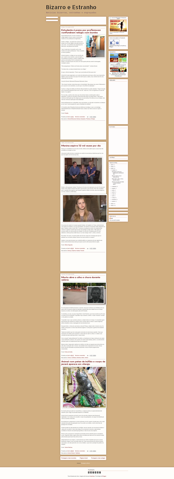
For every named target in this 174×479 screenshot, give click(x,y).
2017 (112, 164)
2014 (112, 203)
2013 (112, 205)
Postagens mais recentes (68, 458)
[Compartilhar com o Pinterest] (95, 117)
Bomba (78, 118)
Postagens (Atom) (85, 463)
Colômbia (73, 357)
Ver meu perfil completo (115, 220)
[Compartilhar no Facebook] (94, 117)
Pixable (66, 113)
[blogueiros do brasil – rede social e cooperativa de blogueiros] (122, 61)
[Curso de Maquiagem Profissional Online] (118, 18)
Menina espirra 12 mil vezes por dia (81, 145)
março (113, 197)
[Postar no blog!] (91, 117)
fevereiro (114, 199)
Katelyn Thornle (80, 250)
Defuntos (79, 357)
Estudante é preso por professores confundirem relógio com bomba (81, 31)
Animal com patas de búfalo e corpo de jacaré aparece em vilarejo (83, 362)
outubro (114, 170)
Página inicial (84, 458)
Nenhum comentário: (80, 116)
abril (113, 195)
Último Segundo (68, 244)
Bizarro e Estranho (71, 7)
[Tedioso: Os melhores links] (118, 72)
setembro (114, 186)
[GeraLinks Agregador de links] (114, 57)
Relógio (93, 118)
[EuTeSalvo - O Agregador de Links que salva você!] (114, 61)
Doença (69, 250)
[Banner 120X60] (114, 64)
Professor (88, 118)
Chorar (69, 357)
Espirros (74, 250)
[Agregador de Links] (117, 66)
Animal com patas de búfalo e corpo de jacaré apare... (118, 183)
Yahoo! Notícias (68, 447)
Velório (86, 357)
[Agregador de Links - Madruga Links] (118, 67)
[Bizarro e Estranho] (114, 44)
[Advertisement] (86, 20)
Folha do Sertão (68, 352)
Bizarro (73, 453)
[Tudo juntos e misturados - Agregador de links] (118, 63)
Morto (82, 357)
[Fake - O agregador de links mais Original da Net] (122, 57)
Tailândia (77, 453)
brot (112, 218)
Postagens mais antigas (98, 458)
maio (113, 193)
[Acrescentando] (122, 64)
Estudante (83, 118)
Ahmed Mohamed (71, 118)
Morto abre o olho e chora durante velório (117, 179)
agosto (113, 188)
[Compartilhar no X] (92, 117)
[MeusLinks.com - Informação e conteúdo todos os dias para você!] (118, 74)
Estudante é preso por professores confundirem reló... (118, 173)
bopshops (92, 476)
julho (113, 190)
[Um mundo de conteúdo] (122, 71)
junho (113, 192)
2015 (112, 168)
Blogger (104, 476)
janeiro (113, 201)
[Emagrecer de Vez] (118, 31)
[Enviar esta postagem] (87, 116)
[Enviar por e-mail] (90, 117)
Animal (69, 453)
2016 (112, 166)
